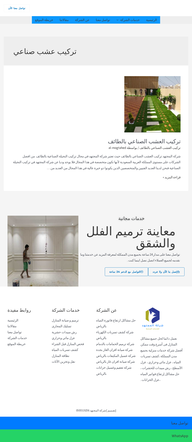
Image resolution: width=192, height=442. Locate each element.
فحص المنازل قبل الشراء (68, 344)
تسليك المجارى (61, 326)
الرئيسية (151, 20)
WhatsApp (180, 435)
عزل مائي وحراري (63, 338)
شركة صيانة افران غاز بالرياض (115, 361)
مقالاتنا (64, 20)
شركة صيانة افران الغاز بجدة (114, 350)
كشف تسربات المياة (65, 350)
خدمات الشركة (130, 20)
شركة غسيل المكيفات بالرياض (116, 356)
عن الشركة (82, 20)
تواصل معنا (103, 20)
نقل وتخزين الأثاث (63, 361)
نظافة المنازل (60, 356)
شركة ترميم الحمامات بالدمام (115, 344)
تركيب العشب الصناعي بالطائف (144, 141)
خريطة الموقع (44, 20)
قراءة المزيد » (172, 177)
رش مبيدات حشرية (64, 332)
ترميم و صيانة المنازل (65, 320)
